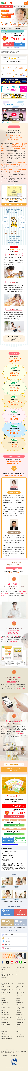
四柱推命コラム (18, 1024)
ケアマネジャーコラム (6, 1007)
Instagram (16, 962)
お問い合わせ (18, 1031)
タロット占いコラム (19, 1022)
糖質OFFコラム (5, 1000)
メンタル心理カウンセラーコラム (7, 984)
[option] (13, 956)
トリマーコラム (5, 1019)
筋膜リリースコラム (19, 996)
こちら (17, 47)
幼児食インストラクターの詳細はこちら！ (13, 769)
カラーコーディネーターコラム (21, 1020)
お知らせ (4, 1033)
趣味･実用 (4, 977)
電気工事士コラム (19, 1014)
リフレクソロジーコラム (6, 992)
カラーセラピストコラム (20, 983)
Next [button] (27, 956)
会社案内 (17, 1033)
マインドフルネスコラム (6, 986)
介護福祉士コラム (19, 1005)
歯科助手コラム (5, 1004)
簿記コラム (4, 1010)
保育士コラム (18, 1004)
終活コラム (4, 1005)
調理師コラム (18, 998)
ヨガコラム (4, 995)
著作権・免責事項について (21, 1036)
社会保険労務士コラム (20, 1012)
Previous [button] (1, 956)
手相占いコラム (5, 1022)
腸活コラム (4, 996)
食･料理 (3, 969)
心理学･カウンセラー (6, 967)
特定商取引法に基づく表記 (7, 1036)
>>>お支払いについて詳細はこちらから (10, 844)
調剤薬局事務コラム (19, 1002)
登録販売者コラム (19, 1000)
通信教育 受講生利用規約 (7, 1038)
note (25, 962)
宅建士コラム (18, 1010)
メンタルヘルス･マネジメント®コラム (21, 987)
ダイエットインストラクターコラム (21, 993)
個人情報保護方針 (5, 1034)
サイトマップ (18, 1034)
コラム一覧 (4, 981)
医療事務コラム (5, 1002)
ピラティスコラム (19, 995)
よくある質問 (4, 1031)
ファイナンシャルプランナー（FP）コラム (21, 1008)
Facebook (3, 962)
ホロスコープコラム (6, 1024)
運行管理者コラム (5, 1014)
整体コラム (18, 989)
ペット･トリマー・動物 (20, 972)
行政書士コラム (5, 1012)
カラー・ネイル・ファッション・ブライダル (7, 975)
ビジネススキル (5, 972)
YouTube (11, 962)
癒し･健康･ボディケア (20, 967)
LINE (20, 962)
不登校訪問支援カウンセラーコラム (7, 990)
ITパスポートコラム (19, 1017)
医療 (16, 969)
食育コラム (4, 998)
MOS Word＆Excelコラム (7, 1017)
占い (16, 974)
